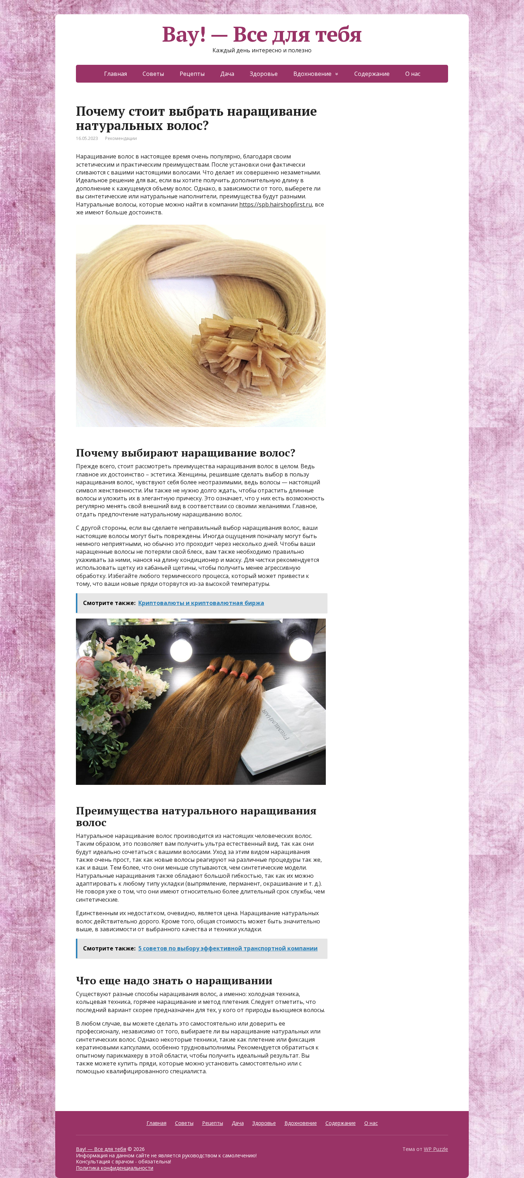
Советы (153, 74)
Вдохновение (312, 74)
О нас (412, 74)
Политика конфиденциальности (114, 1167)
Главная (115, 74)
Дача (227, 74)
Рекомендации (121, 138)
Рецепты (192, 74)
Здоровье (264, 74)
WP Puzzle (436, 1149)
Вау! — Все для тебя (261, 34)
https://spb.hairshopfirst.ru (275, 204)
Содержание (372, 74)
